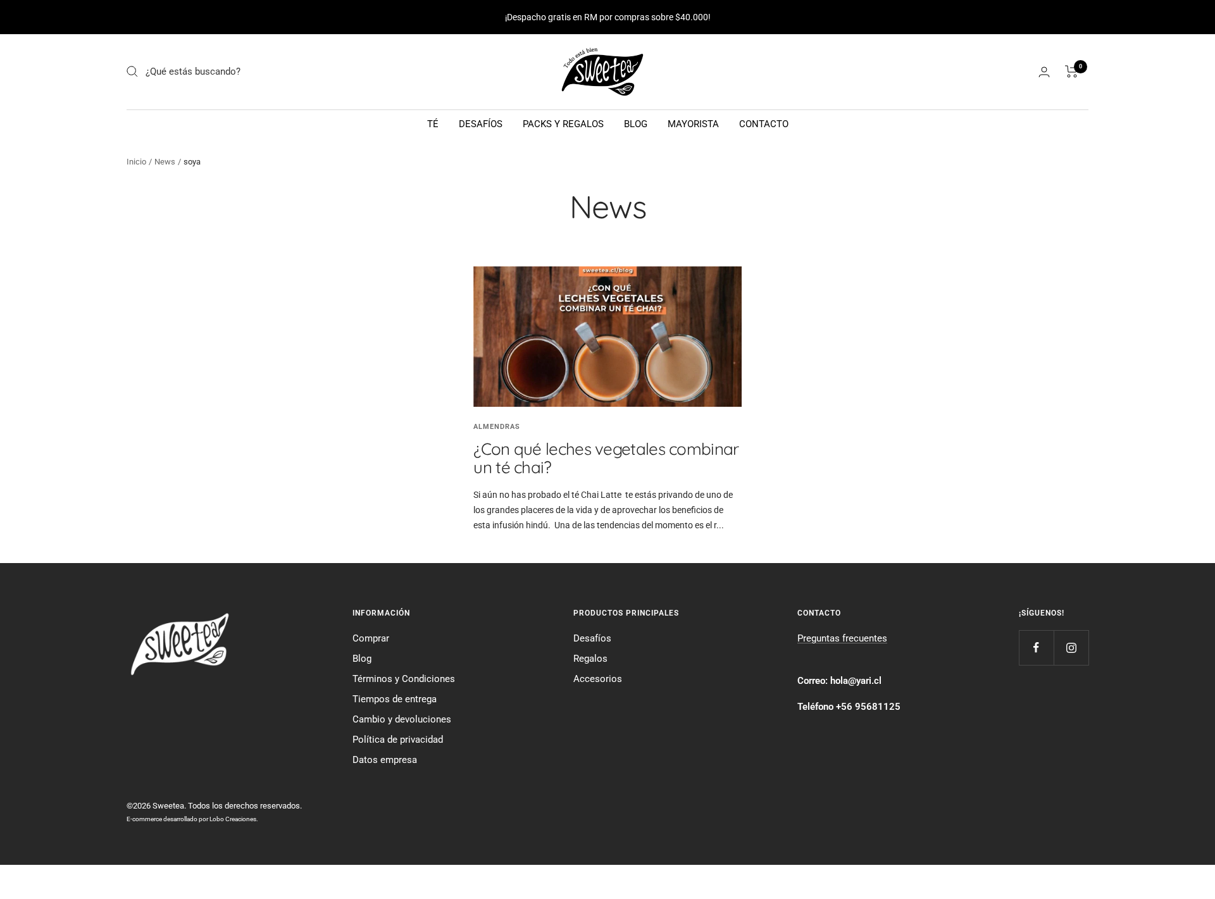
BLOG (635, 124)
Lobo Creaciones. (233, 818)
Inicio (136, 161)
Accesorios (597, 679)
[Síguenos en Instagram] (1071, 647)
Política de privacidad (397, 739)
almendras (496, 427)
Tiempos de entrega (394, 699)
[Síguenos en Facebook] (1036, 647)
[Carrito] (1071, 71)
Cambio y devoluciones (401, 719)
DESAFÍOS (480, 124)
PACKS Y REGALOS (563, 124)
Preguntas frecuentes (842, 638)
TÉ (433, 124)
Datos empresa (384, 760)
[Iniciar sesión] (1044, 71)
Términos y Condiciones (403, 679)
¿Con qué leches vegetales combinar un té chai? (605, 458)
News (164, 161)
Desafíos (592, 638)
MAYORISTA (693, 124)
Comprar (370, 638)
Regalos (590, 658)
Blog (361, 658)
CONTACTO (763, 124)
